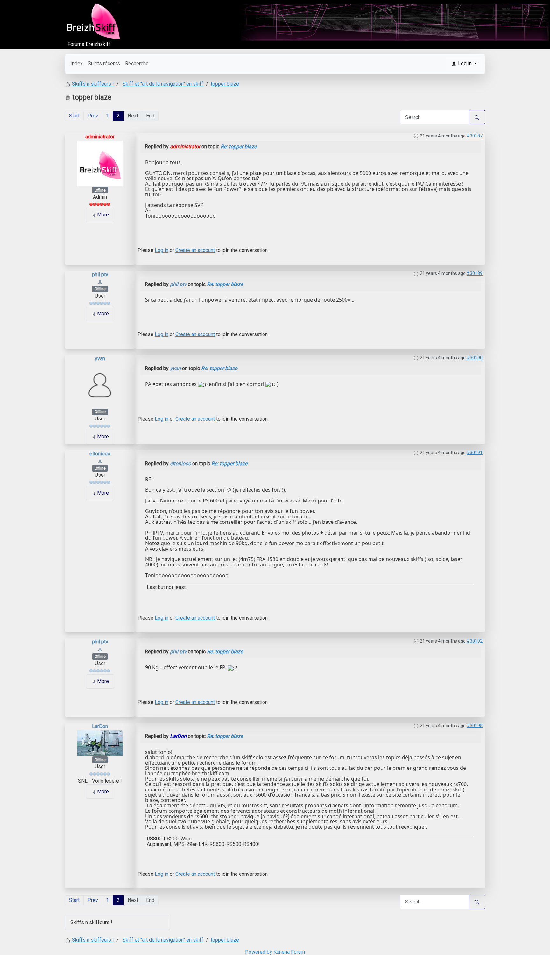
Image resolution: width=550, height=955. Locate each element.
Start (74, 116)
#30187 (475, 135)
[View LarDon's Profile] (100, 743)
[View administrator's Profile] (100, 163)
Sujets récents (104, 63)
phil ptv (100, 274)
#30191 (475, 452)
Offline (100, 190)
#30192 (475, 640)
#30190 (475, 357)
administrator (100, 137)
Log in (161, 250)
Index (76, 63)
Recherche (137, 63)
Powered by (258, 952)
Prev (93, 116)
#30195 (475, 725)
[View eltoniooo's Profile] (100, 461)
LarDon (100, 726)
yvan (100, 358)
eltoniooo (99, 454)
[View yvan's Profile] (100, 385)
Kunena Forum (289, 952)
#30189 (475, 273)
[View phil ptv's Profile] (100, 281)
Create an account (195, 250)
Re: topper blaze (239, 147)
